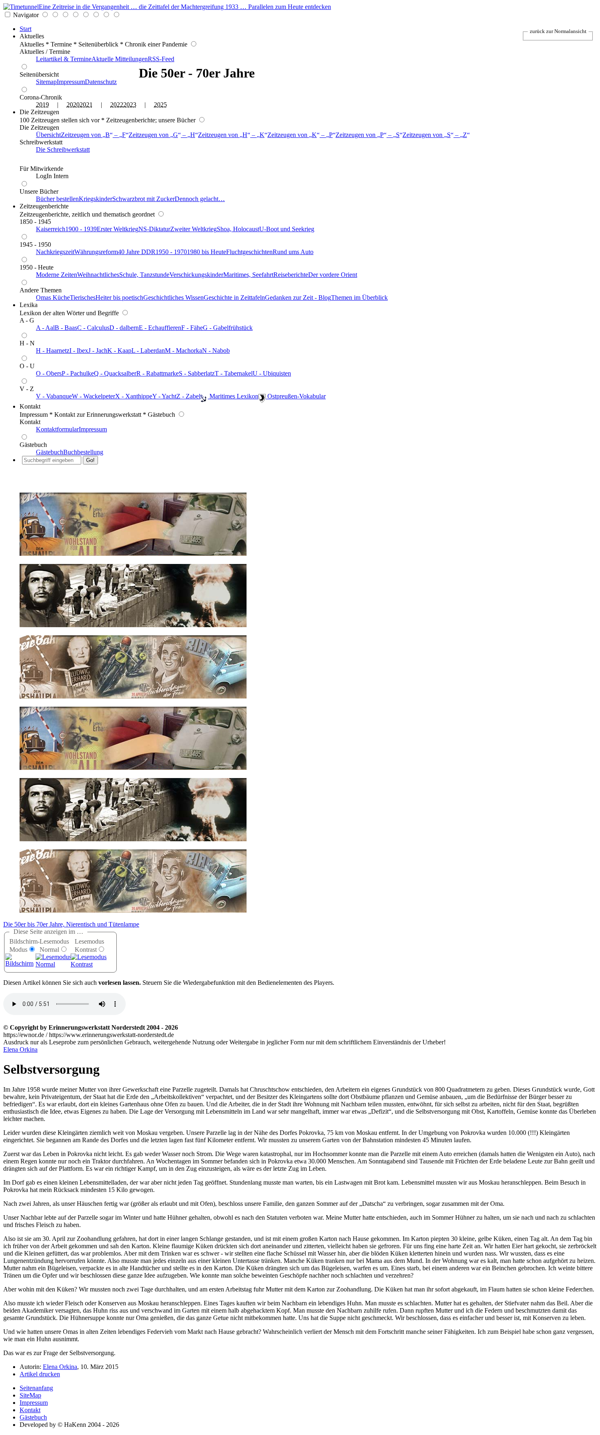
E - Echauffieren (160, 327)
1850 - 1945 (35, 221)
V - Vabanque (54, 396)
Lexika (29, 304)
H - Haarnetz (52, 350)
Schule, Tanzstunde (144, 274)
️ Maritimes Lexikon (233, 396)
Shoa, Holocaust (238, 229)
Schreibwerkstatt (41, 142)
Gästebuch (33, 444)
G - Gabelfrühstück (228, 327)
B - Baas (66, 327)
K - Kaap (119, 350)
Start (25, 28)
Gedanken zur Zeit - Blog (298, 297)
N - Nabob (216, 350)
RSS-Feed (161, 58)
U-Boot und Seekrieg (286, 229)
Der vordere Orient (332, 274)
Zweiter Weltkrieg (193, 229)
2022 (116, 104)
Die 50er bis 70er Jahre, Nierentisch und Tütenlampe (71, 924)
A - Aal (45, 327)
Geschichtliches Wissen (173, 297)
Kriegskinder (95, 198)
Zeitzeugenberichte (44, 206)
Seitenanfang (36, 1387)
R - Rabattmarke (157, 373)
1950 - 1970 (171, 251)
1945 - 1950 (35, 244)
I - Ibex (78, 350)
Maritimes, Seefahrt (248, 274)
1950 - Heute (36, 267)
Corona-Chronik (41, 97)
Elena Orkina (20, 1049)
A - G (27, 320)
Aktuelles (32, 36)
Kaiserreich (50, 229)
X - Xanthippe (133, 396)
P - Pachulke (78, 373)
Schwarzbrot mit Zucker (143, 198)
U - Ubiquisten (272, 373)
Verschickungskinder (196, 274)
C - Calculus (93, 327)
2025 (160, 104)
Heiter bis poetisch (119, 297)
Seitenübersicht (39, 74)
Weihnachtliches (98, 274)
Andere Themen (41, 290)
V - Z (27, 388)
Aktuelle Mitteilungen (119, 58)
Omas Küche (53, 297)
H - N (27, 343)
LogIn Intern (52, 175)
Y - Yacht (164, 396)
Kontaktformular (57, 429)
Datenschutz (101, 81)
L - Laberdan (148, 350)
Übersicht (48, 134)
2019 (42, 104)
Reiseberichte (290, 274)
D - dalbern (124, 327)
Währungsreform (96, 251)
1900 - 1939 (81, 229)
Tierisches (83, 297)
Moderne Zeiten (56, 274)
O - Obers (49, 373)
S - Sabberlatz (197, 373)
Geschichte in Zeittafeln (234, 297)
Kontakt (30, 406)
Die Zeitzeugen (39, 111)
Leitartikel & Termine (63, 58)
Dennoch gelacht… (200, 198)
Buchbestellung (83, 452)
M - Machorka (183, 350)
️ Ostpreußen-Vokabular (296, 396)
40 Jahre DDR (137, 251)
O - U (27, 366)
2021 (86, 104)
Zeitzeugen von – (93, 134)
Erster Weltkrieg (117, 229)
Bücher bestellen (57, 198)
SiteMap (30, 1395)
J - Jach (97, 350)
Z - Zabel (188, 396)
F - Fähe (192, 327)
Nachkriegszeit (55, 251)
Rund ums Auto (293, 251)
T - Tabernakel (234, 373)
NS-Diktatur (154, 229)
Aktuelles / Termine (45, 51)
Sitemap (46, 81)
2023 (129, 104)
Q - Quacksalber (115, 373)
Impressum (71, 81)
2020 (73, 104)
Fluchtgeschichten (249, 251)
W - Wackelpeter (93, 396)
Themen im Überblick (359, 297)
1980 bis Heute (206, 251)
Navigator (26, 14)
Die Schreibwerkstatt (63, 149)
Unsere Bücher (39, 191)
